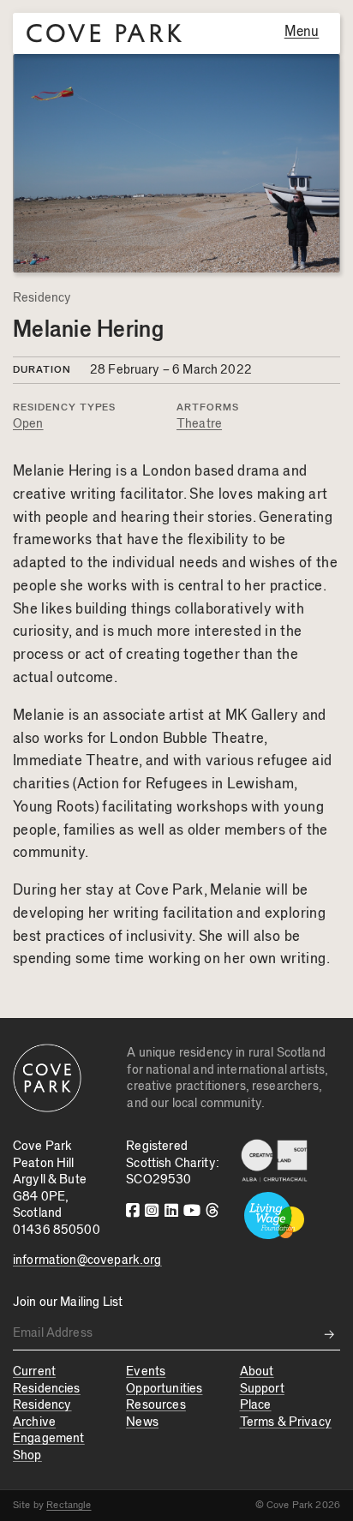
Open (28, 423)
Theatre (199, 423)
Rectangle (68, 1505)
